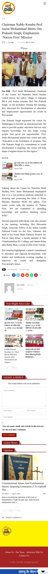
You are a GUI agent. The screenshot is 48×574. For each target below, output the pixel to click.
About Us (9, 552)
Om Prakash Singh (24, 269)
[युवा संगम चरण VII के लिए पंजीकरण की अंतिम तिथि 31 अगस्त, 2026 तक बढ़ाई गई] (7, 166)
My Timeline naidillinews (12, 517)
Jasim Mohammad (12, 269)
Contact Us (24, 555)
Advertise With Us (34, 552)
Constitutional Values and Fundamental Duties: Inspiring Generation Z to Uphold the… (24, 486)
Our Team (20, 552)
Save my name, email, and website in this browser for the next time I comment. (23, 428)
